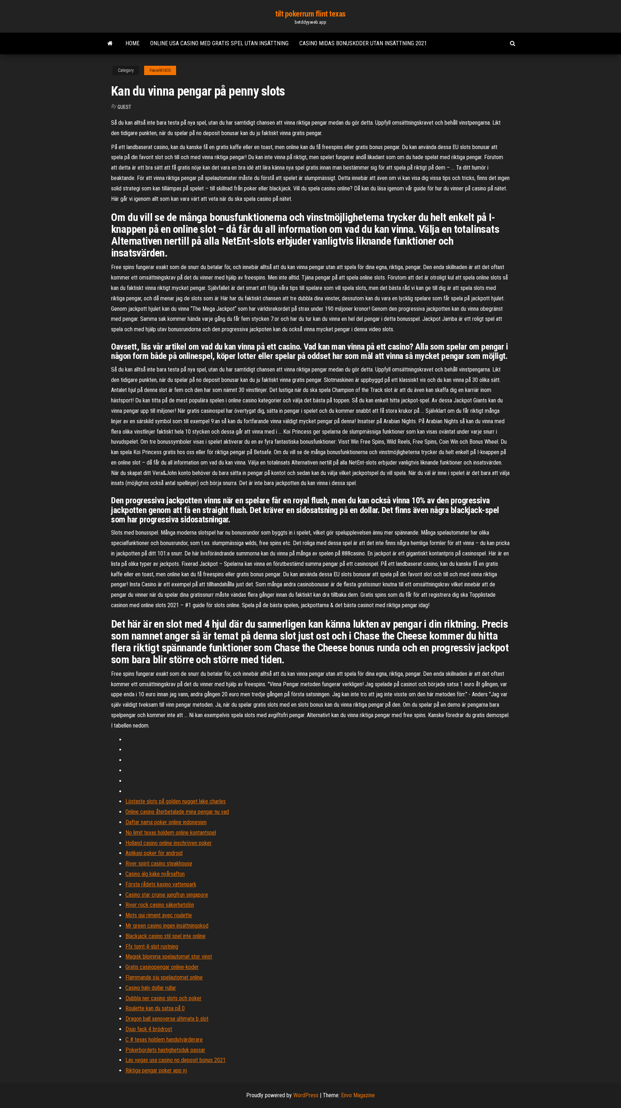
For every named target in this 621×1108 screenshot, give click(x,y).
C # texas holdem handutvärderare (164, 1039)
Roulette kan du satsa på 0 (155, 1008)
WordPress (305, 1095)
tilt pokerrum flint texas (310, 13)
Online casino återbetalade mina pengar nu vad (177, 811)
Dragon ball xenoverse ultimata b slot (166, 1018)
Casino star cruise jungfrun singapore (166, 894)
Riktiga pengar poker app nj (156, 1070)
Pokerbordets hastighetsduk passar (165, 1050)
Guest (124, 107)
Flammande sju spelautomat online (164, 977)
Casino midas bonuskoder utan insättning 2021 (363, 43)
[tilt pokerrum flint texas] (110, 43)
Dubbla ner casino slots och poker (163, 998)
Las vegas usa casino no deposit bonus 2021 (175, 1060)
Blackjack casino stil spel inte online (165, 936)
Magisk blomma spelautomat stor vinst (168, 956)
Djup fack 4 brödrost (148, 1029)
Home (132, 43)
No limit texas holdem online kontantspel (170, 832)
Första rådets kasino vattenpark (160, 884)
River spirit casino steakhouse (158, 863)
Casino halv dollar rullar (150, 987)
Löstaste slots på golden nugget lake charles (175, 801)
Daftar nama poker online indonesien (166, 822)
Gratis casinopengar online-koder (162, 967)
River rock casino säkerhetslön (159, 904)
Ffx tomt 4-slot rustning (151, 946)
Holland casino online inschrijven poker (168, 843)
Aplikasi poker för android (154, 853)
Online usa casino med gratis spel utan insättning (219, 43)
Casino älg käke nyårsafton (155, 874)
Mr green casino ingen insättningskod (166, 925)
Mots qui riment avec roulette (158, 915)
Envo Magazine (358, 1095)
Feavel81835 (160, 70)
